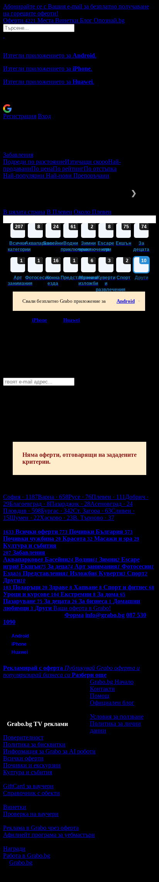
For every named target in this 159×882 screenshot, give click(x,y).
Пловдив (22, 510)
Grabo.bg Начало (112, 681)
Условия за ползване (117, 716)
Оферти (19, 20)
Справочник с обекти (31, 793)
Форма (74, 615)
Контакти (102, 688)
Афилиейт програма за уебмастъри (49, 834)
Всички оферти (23, 758)
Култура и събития (27, 772)
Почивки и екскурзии (32, 765)
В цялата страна (24, 212)
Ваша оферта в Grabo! (82, 608)
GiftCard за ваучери (28, 786)
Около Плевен (93, 212)
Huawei (71, 319)
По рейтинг (68, 168)
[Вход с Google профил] (79, 108)
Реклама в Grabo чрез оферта (41, 827)
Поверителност (23, 737)
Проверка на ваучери (31, 814)
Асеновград (111, 503)
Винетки (14, 807)
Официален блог (112, 702)
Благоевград (29, 503)
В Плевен (59, 212)
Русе (79, 497)
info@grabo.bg (105, 615)
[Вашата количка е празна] (4, 35)
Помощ (99, 695)
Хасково (56, 517)
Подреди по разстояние (34, 161)
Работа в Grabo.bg (26, 855)
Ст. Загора (92, 510)
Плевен (108, 497)
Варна (53, 497)
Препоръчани (91, 175)
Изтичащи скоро (86, 161)
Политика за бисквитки (34, 744)
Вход (44, 116)
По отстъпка (100, 168)
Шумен (24, 517)
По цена (42, 168)
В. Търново (93, 517)
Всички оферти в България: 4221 (46, 524)
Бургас (57, 510)
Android (126, 301)
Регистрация (19, 116)
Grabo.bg (20, 862)
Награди (14, 848)
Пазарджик (70, 503)
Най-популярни (24, 175)
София (20, 497)
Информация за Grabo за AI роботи (49, 751)
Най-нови (59, 175)
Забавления (18, 154)
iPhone (39, 319)
